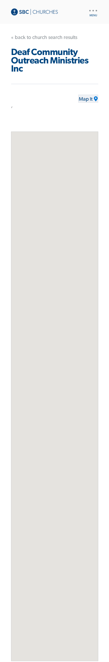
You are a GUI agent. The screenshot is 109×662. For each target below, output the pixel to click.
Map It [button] (85, 99)
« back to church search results (44, 37)
